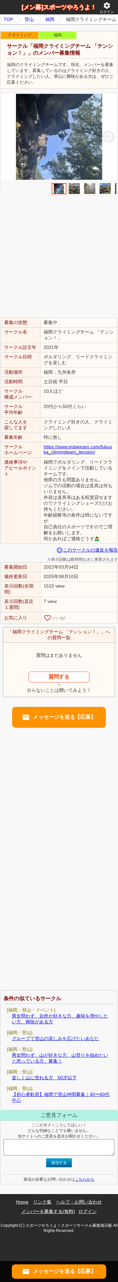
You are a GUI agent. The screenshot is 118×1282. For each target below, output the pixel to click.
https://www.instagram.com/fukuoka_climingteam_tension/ (78, 449)
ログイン (107, 8)
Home (22, 1202)
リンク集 (42, 1202)
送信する (59, 1162)
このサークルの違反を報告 (87, 550)
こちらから (84, 1179)
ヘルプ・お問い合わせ (79, 1202)
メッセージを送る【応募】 (59, 717)
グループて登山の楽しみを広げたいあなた (55, 1038)
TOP (8, 19)
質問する (59, 676)
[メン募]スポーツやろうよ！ (59, 7)
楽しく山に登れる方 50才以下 (44, 1077)
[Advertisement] (59, 256)
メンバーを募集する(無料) (48, 1211)
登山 (29, 19)
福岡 (49, 19)
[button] (108, 136)
